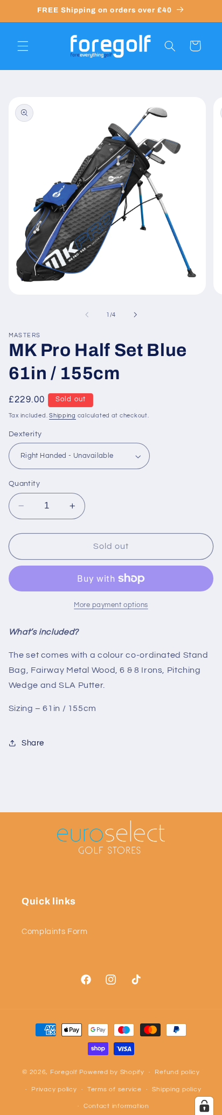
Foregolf (64, 1072)
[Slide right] (135, 314)
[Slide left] (87, 314)
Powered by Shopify (111, 1072)
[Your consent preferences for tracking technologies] (204, 1106)
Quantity (24, 483)
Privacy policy (54, 1089)
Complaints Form (54, 932)
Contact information (116, 1106)
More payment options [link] (111, 605)
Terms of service (114, 1089)
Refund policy (177, 1072)
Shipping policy (176, 1089)
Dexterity (25, 434)
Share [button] (33, 743)
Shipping (62, 416)
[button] (22, 45)
